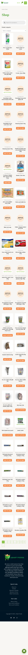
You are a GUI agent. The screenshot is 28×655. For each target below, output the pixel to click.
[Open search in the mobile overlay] (14, 22)
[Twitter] (14, 617)
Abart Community (14, 593)
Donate (14, 588)
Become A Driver (14, 592)
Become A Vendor (14, 590)
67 (18, 542)
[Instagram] (17, 617)
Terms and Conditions (14, 603)
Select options (7, 335)
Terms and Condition (14, 605)
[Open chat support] (24, 651)
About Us (14, 587)
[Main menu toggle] (25, 2)
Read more (7, 104)
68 (21, 542)
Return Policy (14, 601)
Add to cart (7, 53)
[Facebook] (11, 617)
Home (3, 9)
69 (24, 542)
